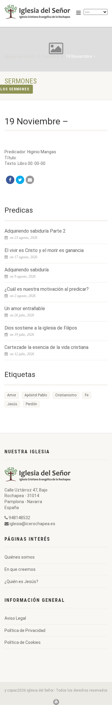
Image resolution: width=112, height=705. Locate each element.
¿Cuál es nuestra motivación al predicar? (46, 289)
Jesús (12, 404)
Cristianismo (65, 395)
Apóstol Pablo (35, 395)
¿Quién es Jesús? (21, 581)
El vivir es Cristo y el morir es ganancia (44, 250)
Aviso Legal (15, 618)
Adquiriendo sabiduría (26, 270)
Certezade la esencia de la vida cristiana (46, 347)
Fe (86, 395)
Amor (11, 395)
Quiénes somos (19, 557)
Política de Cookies (22, 642)
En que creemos (20, 569)
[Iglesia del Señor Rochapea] (37, 11)
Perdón (31, 404)
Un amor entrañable (24, 308)
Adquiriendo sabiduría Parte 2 (35, 231)
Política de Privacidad (24, 630)
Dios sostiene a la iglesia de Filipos (40, 328)
